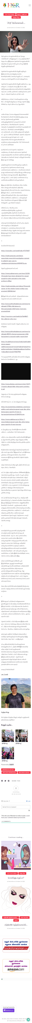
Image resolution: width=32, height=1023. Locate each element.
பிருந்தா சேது (16, 17)
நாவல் (16, 920)
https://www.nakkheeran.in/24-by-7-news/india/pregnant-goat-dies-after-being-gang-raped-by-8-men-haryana (15, 421)
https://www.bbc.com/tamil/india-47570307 (15, 251)
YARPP (11, 764)
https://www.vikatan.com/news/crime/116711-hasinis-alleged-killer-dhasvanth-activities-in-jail (15, 386)
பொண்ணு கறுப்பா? (16, 877)
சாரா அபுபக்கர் (24, 917)
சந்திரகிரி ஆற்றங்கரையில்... (10, 917)
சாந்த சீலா (22, 873)
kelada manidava (9, 772)
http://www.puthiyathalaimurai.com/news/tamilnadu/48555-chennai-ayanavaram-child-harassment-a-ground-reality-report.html (15, 334)
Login (29, 801)
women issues (24, 772)
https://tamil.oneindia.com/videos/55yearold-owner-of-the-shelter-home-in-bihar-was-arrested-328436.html (15, 288)
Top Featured (9, 14)
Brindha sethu (8, 769)
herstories (11, 27)
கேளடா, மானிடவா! (22, 14)
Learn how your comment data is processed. (15, 816)
